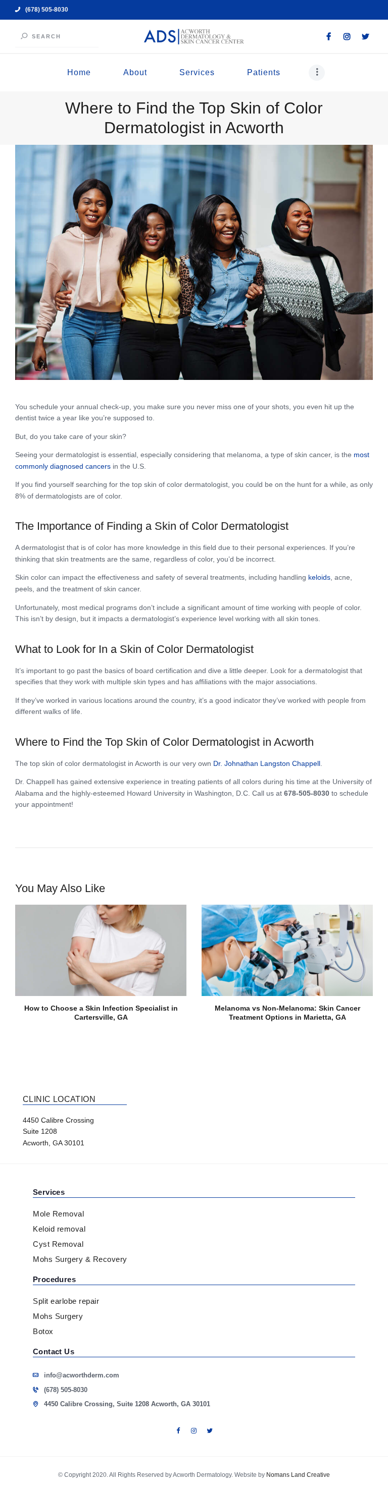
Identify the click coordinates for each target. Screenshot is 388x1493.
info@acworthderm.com (81, 1375)
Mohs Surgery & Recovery (80, 1259)
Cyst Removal (58, 1244)
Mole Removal (58, 1213)
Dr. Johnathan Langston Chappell (266, 763)
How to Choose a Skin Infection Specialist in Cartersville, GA (101, 1012)
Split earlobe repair (66, 1301)
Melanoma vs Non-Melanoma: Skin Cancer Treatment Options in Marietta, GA (287, 1012)
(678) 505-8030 (65, 1390)
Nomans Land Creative (298, 1474)
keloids (319, 577)
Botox (43, 1331)
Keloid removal (59, 1229)
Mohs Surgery (58, 1316)
